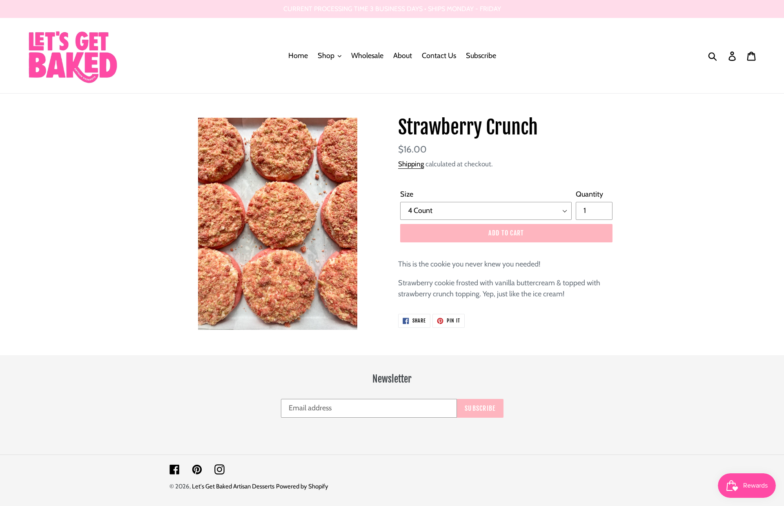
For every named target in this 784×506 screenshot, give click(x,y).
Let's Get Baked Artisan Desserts (233, 486)
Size (406, 194)
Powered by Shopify (302, 486)
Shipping (411, 164)
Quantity (589, 194)
